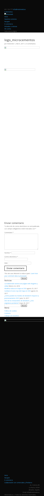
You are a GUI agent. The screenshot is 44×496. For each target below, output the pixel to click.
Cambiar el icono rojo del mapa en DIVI (17, 291)
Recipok (7, 21)
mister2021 (11, 44)
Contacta (7, 313)
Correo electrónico (11, 257)
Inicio (6, 17)
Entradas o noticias (10, 26)
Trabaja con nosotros (11, 316)
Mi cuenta (7, 29)
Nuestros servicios (10, 19)
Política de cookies (10, 311)
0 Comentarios (31, 44)
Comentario (9, 232)
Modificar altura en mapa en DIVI (15, 288)
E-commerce (8, 24)
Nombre (7, 253)
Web (5, 263)
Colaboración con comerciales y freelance (18, 483)
